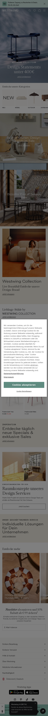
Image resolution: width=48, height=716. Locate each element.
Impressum (9, 377)
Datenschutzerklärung (14, 373)
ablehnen (34, 365)
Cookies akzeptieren (24, 384)
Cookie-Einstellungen (24, 391)
